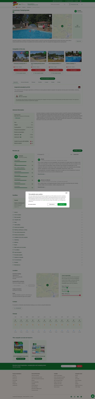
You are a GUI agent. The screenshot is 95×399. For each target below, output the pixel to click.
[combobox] (66, 193)
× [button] (67, 192)
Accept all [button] (62, 204)
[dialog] (47, 200)
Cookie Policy (45, 200)
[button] (32, 204)
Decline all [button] (52, 204)
